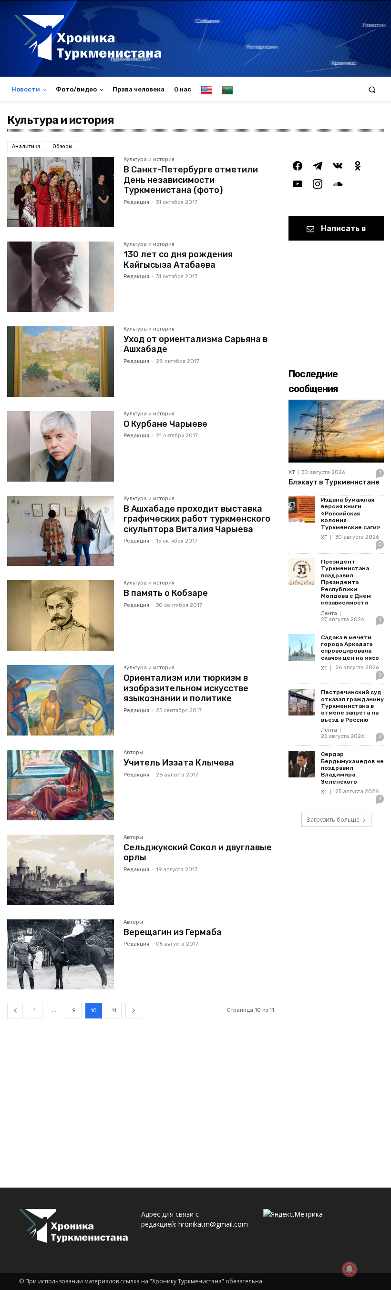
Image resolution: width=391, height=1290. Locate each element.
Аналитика (26, 146)
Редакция (136, 202)
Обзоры (62, 146)
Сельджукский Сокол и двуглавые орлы (197, 852)
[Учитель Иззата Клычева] (60, 785)
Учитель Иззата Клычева (178, 762)
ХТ (291, 472)
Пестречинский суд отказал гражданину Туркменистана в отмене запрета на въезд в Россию (352, 706)
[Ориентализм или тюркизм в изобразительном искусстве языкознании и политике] (60, 700)
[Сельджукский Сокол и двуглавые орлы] (60, 870)
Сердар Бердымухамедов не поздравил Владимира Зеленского (352, 768)
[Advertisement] (140, 1106)
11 (114, 1011)
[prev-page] (15, 1010)
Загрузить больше (333, 820)
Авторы (133, 753)
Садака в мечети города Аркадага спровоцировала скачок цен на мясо (350, 647)
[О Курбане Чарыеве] (60, 446)
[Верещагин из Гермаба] (60, 954)
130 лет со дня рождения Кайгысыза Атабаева (178, 259)
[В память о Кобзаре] (60, 615)
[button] (372, 89)
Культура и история (149, 159)
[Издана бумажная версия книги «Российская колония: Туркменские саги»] (301, 509)
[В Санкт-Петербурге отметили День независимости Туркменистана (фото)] (60, 192)
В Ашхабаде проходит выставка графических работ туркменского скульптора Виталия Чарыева (196, 519)
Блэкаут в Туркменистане (333, 482)
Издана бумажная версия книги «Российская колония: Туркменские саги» (351, 513)
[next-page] (133, 1010)
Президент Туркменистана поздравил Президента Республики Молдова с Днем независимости (346, 582)
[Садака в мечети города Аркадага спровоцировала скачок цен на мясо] (301, 647)
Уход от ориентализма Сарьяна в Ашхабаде (195, 344)
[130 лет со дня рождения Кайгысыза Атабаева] (60, 277)
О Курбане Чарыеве (165, 424)
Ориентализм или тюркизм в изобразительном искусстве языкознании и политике (185, 688)
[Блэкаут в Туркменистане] (336, 431)
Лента (329, 613)
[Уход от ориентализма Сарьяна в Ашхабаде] (60, 361)
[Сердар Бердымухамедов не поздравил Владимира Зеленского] (301, 764)
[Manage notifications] (349, 1269)
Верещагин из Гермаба (172, 932)
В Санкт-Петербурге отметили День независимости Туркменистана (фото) (190, 179)
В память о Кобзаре (165, 593)
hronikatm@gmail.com (213, 1224)
